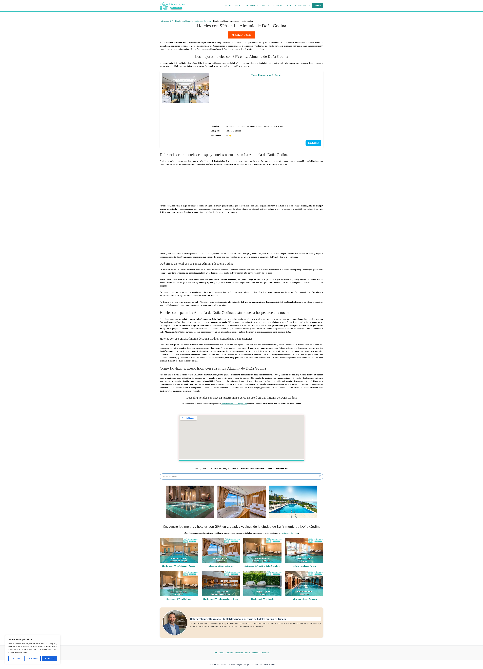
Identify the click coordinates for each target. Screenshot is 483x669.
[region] (32, 649)
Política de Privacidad (260, 653)
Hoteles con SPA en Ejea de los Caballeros (262, 566)
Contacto (229, 653)
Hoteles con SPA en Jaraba (304, 566)
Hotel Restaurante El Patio (265, 75)
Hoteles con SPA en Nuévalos (178, 599)
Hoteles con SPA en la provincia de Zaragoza (193, 21)
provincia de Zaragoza (289, 533)
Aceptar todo (49, 658)
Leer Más (313, 143)
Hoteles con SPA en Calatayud (220, 566)
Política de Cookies (242, 653)
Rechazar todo (32, 658)
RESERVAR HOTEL (241, 35)
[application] (229, 6)
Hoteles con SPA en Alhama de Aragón (178, 566)
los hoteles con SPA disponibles (234, 404)
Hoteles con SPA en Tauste (262, 599)
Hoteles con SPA (166, 21)
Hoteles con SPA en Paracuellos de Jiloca (220, 599)
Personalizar (16, 658)
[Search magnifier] (320, 476)
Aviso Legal (219, 653)
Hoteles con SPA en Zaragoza (304, 599)
